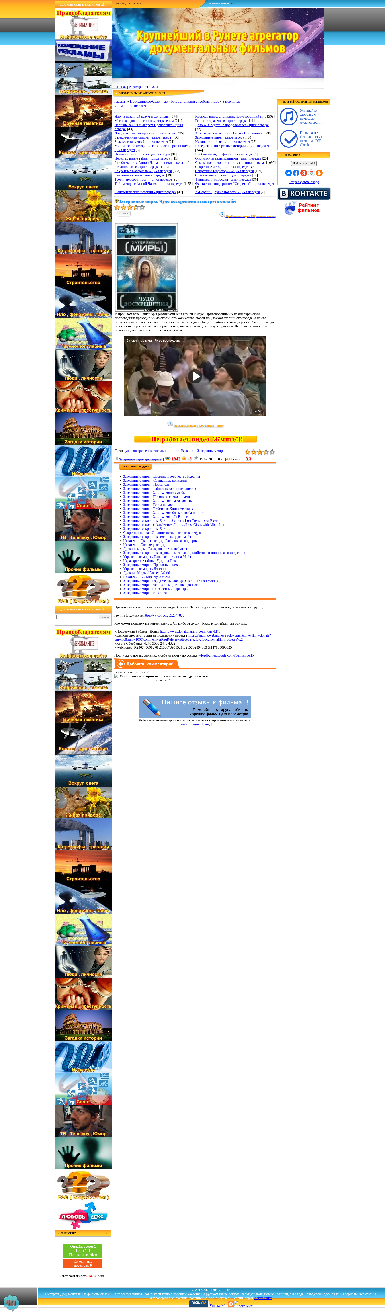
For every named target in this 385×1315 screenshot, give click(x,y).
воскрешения (142, 451)
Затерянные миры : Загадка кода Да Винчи (155, 516)
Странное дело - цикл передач (137, 167)
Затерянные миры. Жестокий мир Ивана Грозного (161, 585)
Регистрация (138, 87)
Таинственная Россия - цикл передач (223, 179)
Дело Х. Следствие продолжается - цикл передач (232, 125)
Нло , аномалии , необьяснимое (195, 101)
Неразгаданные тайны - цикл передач (143, 158)
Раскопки (188, 451)
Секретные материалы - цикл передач (143, 171)
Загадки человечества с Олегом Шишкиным (229, 133)
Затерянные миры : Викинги (145, 593)
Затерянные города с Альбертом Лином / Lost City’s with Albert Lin (173, 524)
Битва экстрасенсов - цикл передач (221, 121)
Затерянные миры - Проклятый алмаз (151, 565)
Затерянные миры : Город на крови (149, 504)
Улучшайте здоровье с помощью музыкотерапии (312, 116)
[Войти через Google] (311, 172)
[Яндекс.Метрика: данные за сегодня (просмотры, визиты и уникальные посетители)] (243, 1303)
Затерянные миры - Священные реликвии (155, 480)
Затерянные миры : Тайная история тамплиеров (159, 488)
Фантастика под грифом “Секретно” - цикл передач (234, 184)
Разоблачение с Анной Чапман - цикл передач (149, 162)
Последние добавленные (149, 101)
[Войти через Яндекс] (303, 173)
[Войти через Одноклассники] (319, 173)
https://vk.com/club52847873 (163, 615)
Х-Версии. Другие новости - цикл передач (227, 192)
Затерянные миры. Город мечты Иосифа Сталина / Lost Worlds (170, 581)
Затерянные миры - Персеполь (146, 484)
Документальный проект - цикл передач (145, 133)
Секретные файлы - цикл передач (140, 175)
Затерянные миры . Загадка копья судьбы (154, 492)
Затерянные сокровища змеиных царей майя (157, 537)
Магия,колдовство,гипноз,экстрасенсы (144, 121)
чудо (127, 451)
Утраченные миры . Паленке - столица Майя (157, 557)
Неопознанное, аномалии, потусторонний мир (230, 116)
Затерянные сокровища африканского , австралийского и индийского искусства (184, 553)
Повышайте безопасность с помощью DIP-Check (311, 139)
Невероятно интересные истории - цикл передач (232, 146)
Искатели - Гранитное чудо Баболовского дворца (160, 541)
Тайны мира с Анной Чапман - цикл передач (149, 184)
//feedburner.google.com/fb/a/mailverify (227, 655)
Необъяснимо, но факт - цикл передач (224, 154)
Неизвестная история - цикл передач (142, 154)
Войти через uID (304, 163)
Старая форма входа (304, 182)
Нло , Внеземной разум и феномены (142, 116)
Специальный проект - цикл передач (223, 175)
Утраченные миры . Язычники (146, 569)
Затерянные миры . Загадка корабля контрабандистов (163, 512)
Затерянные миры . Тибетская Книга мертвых (158, 508)
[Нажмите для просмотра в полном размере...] (146, 311)
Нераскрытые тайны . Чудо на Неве (150, 561)
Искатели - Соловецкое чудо (144, 545)
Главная (120, 87)
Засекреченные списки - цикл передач (143, 137)
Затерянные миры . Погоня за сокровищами (156, 496)
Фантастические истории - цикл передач (145, 192)
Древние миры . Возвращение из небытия (155, 549)
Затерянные (206, 451)
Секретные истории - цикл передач (222, 167)
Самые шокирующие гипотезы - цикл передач (230, 162)
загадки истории (166, 451)
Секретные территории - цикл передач (224, 171)
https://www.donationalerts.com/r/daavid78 (190, 631)
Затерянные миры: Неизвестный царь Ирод (156, 589)
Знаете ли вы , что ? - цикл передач (141, 141)
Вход (154, 87)
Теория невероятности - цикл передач (143, 179)
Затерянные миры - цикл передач (220, 137)
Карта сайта (263, 1298)
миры (221, 451)
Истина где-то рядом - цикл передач (222, 141)
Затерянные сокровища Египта (146, 529)
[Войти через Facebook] (296, 173)
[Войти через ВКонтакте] (288, 173)
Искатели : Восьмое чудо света (146, 577)
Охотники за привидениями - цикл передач (228, 158)
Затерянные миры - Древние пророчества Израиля (161, 476)
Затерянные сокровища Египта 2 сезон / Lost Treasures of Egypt (171, 520)
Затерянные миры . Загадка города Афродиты (158, 500)
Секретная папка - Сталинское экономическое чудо (162, 533)
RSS (232, 4)
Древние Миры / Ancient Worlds (147, 573)
